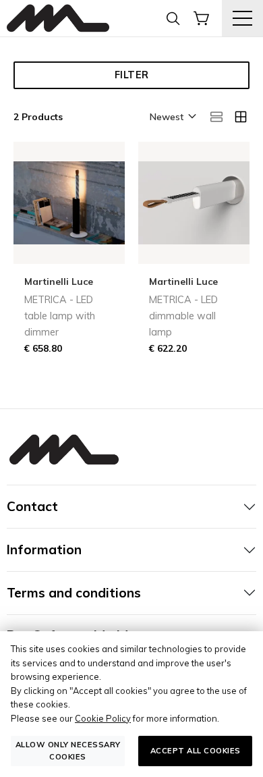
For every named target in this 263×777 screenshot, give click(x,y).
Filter (132, 75)
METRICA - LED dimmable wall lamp (183, 316)
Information (44, 549)
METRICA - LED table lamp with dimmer (59, 316)
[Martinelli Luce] (58, 18)
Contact (32, 506)
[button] (172, 117)
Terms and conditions (74, 593)
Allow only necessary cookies (68, 750)
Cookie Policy (103, 718)
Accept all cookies (195, 750)
